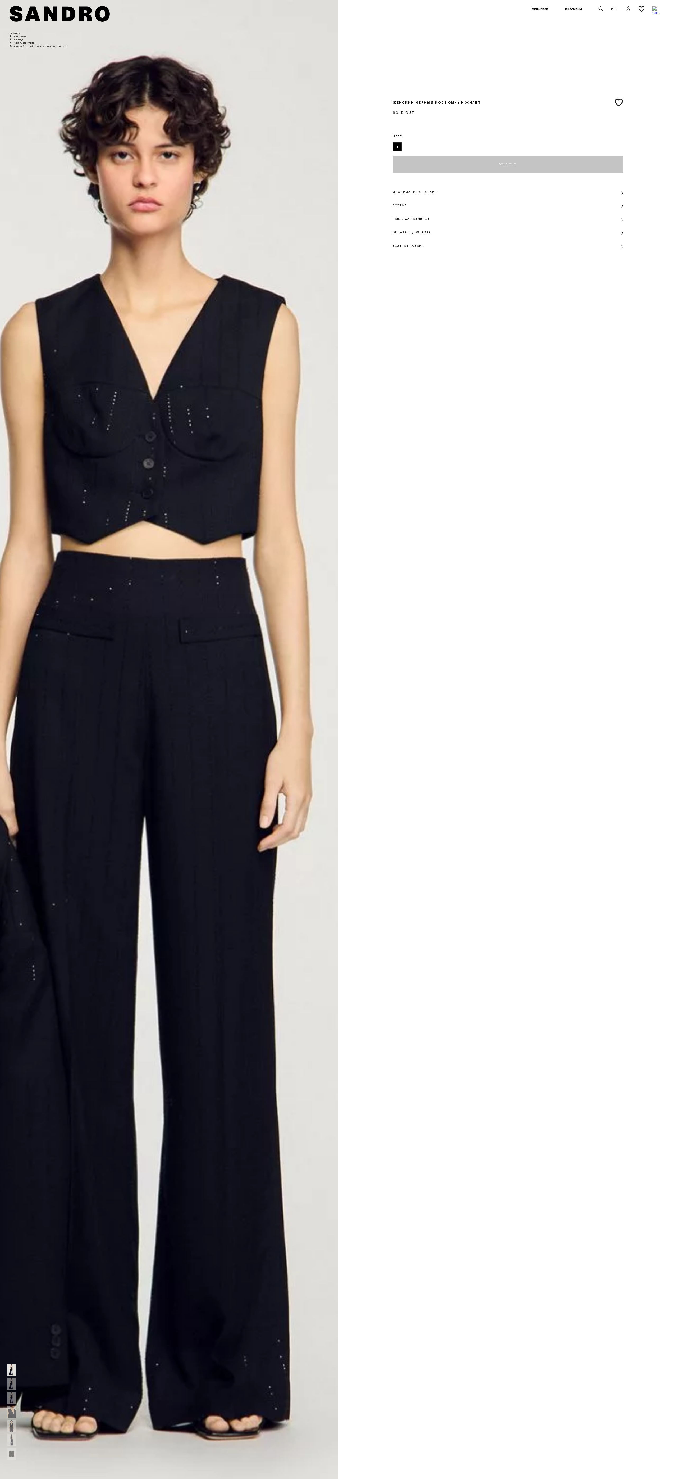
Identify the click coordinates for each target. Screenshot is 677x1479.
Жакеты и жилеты (24, 43)
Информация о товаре (415, 191)
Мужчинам (573, 8)
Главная (15, 33)
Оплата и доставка (412, 232)
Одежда (18, 39)
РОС (614, 8)
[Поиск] (600, 9)
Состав (400, 205)
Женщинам (540, 8)
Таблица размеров (411, 218)
